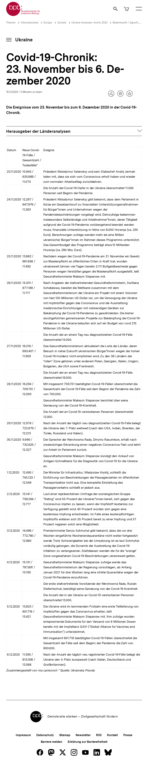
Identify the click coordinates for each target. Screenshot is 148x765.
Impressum (23, 735)
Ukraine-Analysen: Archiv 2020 (89, 22)
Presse (127, 735)
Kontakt (112, 735)
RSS (99, 735)
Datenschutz (45, 735)
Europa (47, 22)
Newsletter (83, 735)
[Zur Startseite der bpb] (23, 15)
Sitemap (64, 735)
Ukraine (61, 22)
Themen (11, 22)
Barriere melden (51, 742)
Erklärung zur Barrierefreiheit (87, 742)
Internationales (29, 22)
